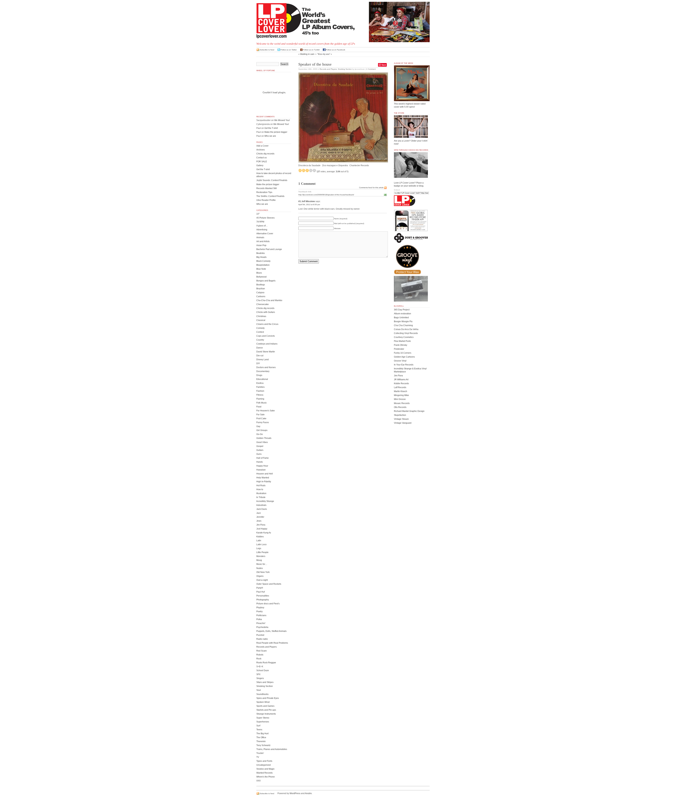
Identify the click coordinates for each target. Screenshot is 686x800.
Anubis (308, 793)
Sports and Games (265, 706)
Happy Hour (262, 466)
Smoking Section (345, 69)
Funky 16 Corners (402, 353)
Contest (260, 332)
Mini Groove (400, 399)
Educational (262, 379)
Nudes (259, 568)
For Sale (260, 414)
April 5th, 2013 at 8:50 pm (309, 204)
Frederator (399, 349)
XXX (258, 780)
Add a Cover (262, 146)
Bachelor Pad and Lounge (269, 249)
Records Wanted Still (266, 188)
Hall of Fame (262, 458)
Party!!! (259, 588)
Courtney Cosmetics (404, 337)
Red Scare (261, 651)
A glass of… (262, 225)
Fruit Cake (261, 418)
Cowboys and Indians (266, 344)
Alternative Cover (264, 233)
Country (260, 340)
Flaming (260, 399)
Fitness (259, 395)
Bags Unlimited (401, 317)
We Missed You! (282, 120)
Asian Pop (261, 245)
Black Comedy (263, 261)
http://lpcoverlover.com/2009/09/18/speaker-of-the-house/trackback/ (326, 195)
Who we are (270, 136)
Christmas (261, 316)
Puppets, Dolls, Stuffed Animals (271, 631)
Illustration (261, 493)
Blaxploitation (263, 265)
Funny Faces (262, 422)
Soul (258, 690)
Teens (259, 729)
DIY (258, 363)
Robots (259, 654)
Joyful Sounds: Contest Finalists (271, 180)
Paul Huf (260, 592)
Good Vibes (262, 442)
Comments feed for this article (371, 188)
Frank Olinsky (400, 345)
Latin (258, 540)
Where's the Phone (265, 777)
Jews (258, 521)
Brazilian (260, 288)
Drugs (259, 375)
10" (258, 214)
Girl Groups (261, 430)
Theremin (261, 741)
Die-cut (259, 355)
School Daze (262, 670)
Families (260, 387)
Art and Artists (263, 241)
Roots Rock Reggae (266, 662)
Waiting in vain (307, 54)
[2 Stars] (303, 170)
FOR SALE (261, 161)
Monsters (260, 556)
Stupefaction (400, 415)
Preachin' (260, 623)
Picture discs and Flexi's (268, 603)
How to (259, 489)
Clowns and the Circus (267, 324)
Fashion (260, 391)
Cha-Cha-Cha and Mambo (269, 300)
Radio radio (262, 639)
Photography (262, 599)
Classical (260, 320)
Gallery (259, 165)
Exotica (260, 383)
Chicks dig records (265, 153)
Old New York (263, 572)
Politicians (261, 615)
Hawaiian (261, 470)
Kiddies (260, 536)
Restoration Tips (264, 192)
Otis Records (400, 407)
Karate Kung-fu (263, 532)
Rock (258, 658)
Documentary (262, 371)
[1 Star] (300, 170)
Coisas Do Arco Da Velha (406, 329)
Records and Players (328, 69)
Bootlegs (260, 284)
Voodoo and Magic (265, 769)
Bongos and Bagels (265, 280)
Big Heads (261, 257)
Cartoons (260, 296)
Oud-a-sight (262, 580)
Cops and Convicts (265, 336)
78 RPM (260, 222)
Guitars (259, 450)
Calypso (260, 292)
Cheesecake (262, 304)
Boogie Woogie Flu (403, 321)
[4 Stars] (311, 170)
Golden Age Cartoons (404, 357)
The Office (261, 737)
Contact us (261, 157)
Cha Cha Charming (403, 325)
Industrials (261, 505)
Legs (258, 548)
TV (257, 757)
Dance (259, 347)
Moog (259, 560)
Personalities (262, 596)
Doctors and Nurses (266, 367)
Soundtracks (262, 694)
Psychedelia (262, 627)
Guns (259, 454)
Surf (258, 725)
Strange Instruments (266, 714)
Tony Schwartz (263, 745)
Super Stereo (262, 718)
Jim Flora (260, 525)
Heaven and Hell (264, 473)
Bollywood (261, 277)
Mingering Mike (401, 395)
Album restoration (402, 313)
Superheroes (262, 721)
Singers (260, 678)
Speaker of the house (315, 64)
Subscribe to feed (267, 50)
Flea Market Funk (402, 341)
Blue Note (261, 269)
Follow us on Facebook (335, 50)
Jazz (258, 513)
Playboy (260, 607)
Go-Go (259, 434)
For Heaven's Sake (265, 410)
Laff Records (400, 387)
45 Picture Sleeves (265, 218)
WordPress (295, 793)
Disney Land (262, 359)
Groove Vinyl (400, 361)
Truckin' (260, 753)
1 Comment (371, 69)
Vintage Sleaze (401, 419)
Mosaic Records (402, 403)
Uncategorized (263, 765)
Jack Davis (261, 509)
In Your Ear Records (403, 364)
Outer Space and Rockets (268, 584)
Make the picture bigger (275, 132)
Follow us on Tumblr (311, 50)
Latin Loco (261, 544)
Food (258, 406)
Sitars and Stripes (265, 682)
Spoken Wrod (263, 702)
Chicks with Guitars (265, 312)
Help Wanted (262, 477)
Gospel (259, 446)
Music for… (261, 564)
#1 (299, 201)
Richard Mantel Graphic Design (409, 411)
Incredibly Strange (265, 501)
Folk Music (261, 403)
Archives (260, 149)
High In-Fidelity (263, 481)
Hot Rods (260, 485)
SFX (258, 674)
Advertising (261, 229)
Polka (259, 619)
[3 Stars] (307, 170)
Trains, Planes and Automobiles (271, 749)
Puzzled (260, 635)
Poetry (259, 611)
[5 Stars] (314, 170)
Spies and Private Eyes (267, 698)
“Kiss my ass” (323, 54)
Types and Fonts (264, 761)
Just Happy (261, 528)
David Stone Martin (265, 351)
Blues (259, 273)
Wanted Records (264, 773)
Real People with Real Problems (272, 643)
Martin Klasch (400, 391)
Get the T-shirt (271, 128)
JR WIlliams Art (401, 379)
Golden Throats (263, 438)
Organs (260, 576)
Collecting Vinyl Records (406, 333)
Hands (259, 462)
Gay (258, 426)
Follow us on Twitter (289, 50)
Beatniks (260, 253)
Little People (262, 552)
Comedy (260, 328)
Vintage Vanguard (402, 423)
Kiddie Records (401, 383)
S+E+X (259, 666)
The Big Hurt (262, 733)
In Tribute (260, 497)
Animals (260, 237)
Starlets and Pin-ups (266, 710)
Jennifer (260, 517)
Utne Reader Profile (266, 200)
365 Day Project (401, 309)
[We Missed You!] (412, 97)
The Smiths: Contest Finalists (270, 196)
